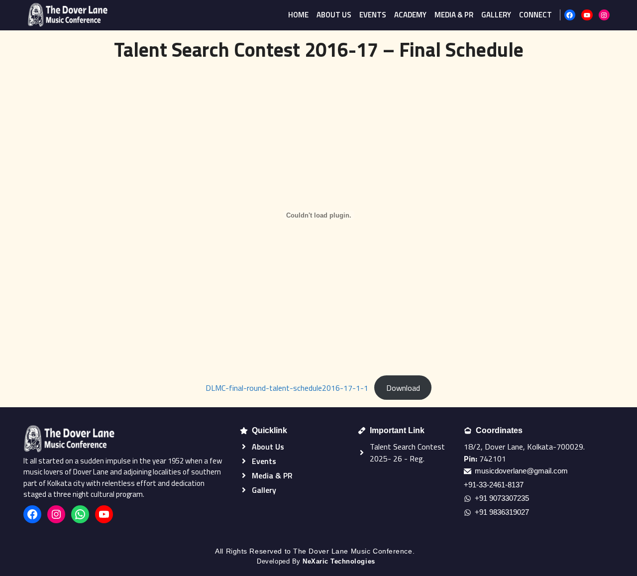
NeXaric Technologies (339, 561)
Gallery (496, 14)
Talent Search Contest (407, 447)
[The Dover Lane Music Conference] (67, 14)
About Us (334, 14)
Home (298, 14)
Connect (535, 14)
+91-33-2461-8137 (494, 484)
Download (403, 388)
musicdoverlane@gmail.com (521, 470)
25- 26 (390, 458)
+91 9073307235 (502, 498)
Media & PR (453, 14)
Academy (410, 14)
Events (372, 14)
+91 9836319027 (502, 512)
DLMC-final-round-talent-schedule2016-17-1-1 (287, 388)
